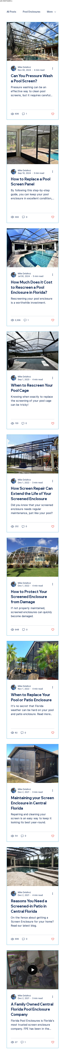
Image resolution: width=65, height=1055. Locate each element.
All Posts (11, 11)
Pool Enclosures (31, 11)
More (50, 11)
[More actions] (54, 68)
